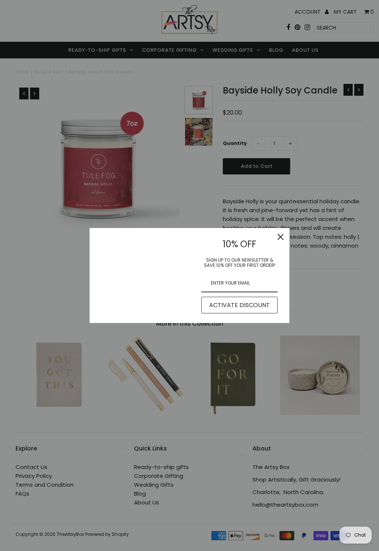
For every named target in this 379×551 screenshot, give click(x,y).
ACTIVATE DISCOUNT (239, 305)
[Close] (280, 237)
